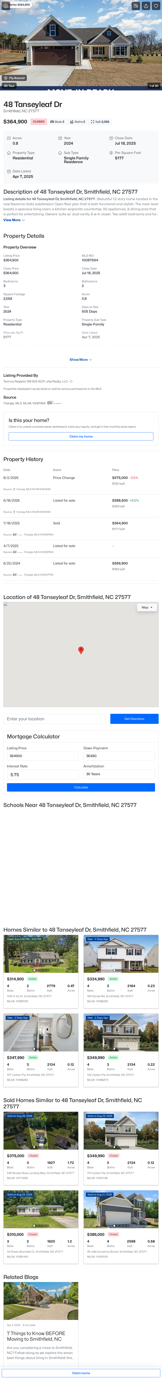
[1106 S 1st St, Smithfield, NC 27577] (41, 954)
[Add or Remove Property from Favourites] (156, 6)
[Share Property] (146, 6)
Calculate (81, 787)
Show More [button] (79, 360)
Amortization (94, 766)
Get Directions (134, 719)
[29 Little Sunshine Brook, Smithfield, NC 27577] (121, 1209)
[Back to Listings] (6, 6)
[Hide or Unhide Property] (136, 6)
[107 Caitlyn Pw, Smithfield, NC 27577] (41, 1032)
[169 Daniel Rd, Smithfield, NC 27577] (121, 954)
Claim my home (81, 436)
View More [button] (11, 220)
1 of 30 (154, 85)
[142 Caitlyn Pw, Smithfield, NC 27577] (121, 1032)
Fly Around (17, 78)
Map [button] (145, 607)
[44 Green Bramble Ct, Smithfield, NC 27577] (41, 1209)
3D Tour (9, 85)
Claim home (81, 1373)
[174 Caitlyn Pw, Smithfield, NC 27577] (121, 1130)
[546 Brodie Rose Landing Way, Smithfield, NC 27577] (41, 1130)
